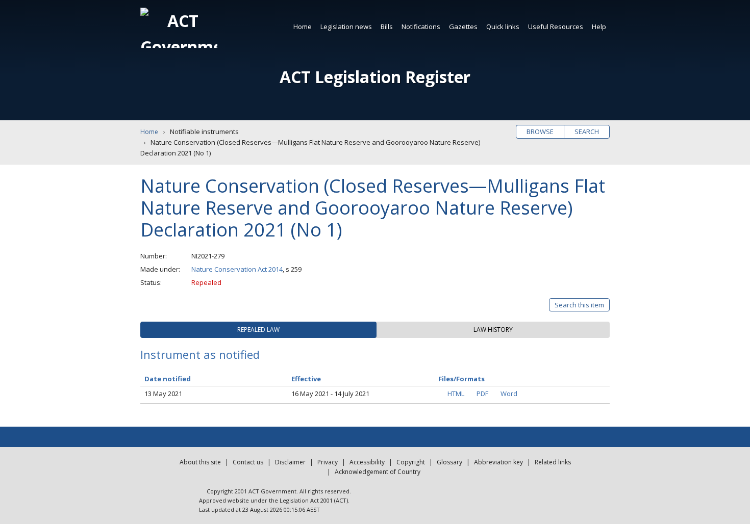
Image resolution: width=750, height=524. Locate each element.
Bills (387, 26)
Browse (540, 131)
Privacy (327, 462)
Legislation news (346, 26)
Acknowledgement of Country (377, 471)
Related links (553, 462)
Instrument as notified (200, 354)
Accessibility (367, 462)
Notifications (421, 26)
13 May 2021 (163, 393)
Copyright (410, 462)
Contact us (248, 462)
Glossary (449, 462)
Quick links (502, 26)
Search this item (579, 304)
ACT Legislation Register (375, 77)
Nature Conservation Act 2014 (237, 269)
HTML (455, 393)
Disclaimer (290, 462)
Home (302, 26)
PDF (482, 393)
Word (509, 393)
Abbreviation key (498, 462)
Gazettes (463, 26)
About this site (200, 462)
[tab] (258, 330)
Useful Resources (555, 26)
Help (599, 26)
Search (586, 131)
